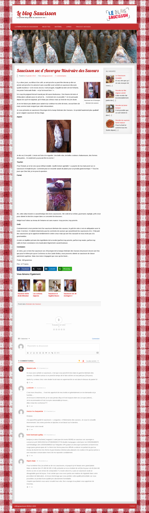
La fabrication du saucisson (26, 27)
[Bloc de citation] (46, 353)
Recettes (46, 27)
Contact (132, 506)
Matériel (58, 27)
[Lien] (52, 353)
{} (55, 353)
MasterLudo (31, 368)
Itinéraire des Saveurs (33, 304)
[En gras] (27, 353)
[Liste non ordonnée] (43, 353)
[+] (58, 353)
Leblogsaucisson (47, 76)
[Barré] (37, 353)
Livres (68, 27)
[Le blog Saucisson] (118, 20)
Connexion (95, 339)
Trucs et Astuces (83, 27)
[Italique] (30, 353)
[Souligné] (33, 353)
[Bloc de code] (49, 353)
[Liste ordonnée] (40, 353)
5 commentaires (60, 76)
